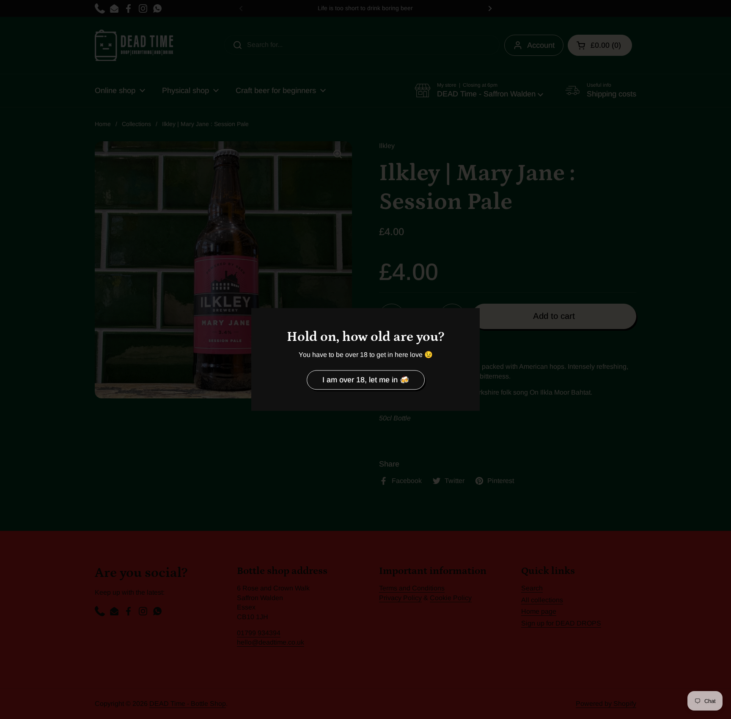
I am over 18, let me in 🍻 (365, 380)
